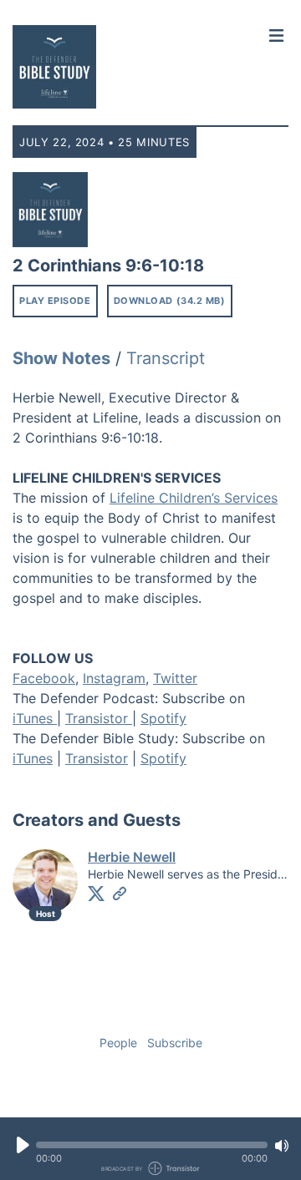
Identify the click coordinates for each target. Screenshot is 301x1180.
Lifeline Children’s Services (194, 497)
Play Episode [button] (55, 300)
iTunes (35, 718)
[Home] (137, 67)
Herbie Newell (132, 856)
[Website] (119, 893)
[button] (152, 1145)
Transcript (165, 358)
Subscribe (174, 1043)
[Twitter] (96, 893)
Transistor (98, 718)
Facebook (44, 678)
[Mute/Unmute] (281, 1145)
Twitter (175, 678)
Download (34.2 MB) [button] (170, 300)
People (118, 1043)
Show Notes (61, 358)
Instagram (114, 678)
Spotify (163, 718)
